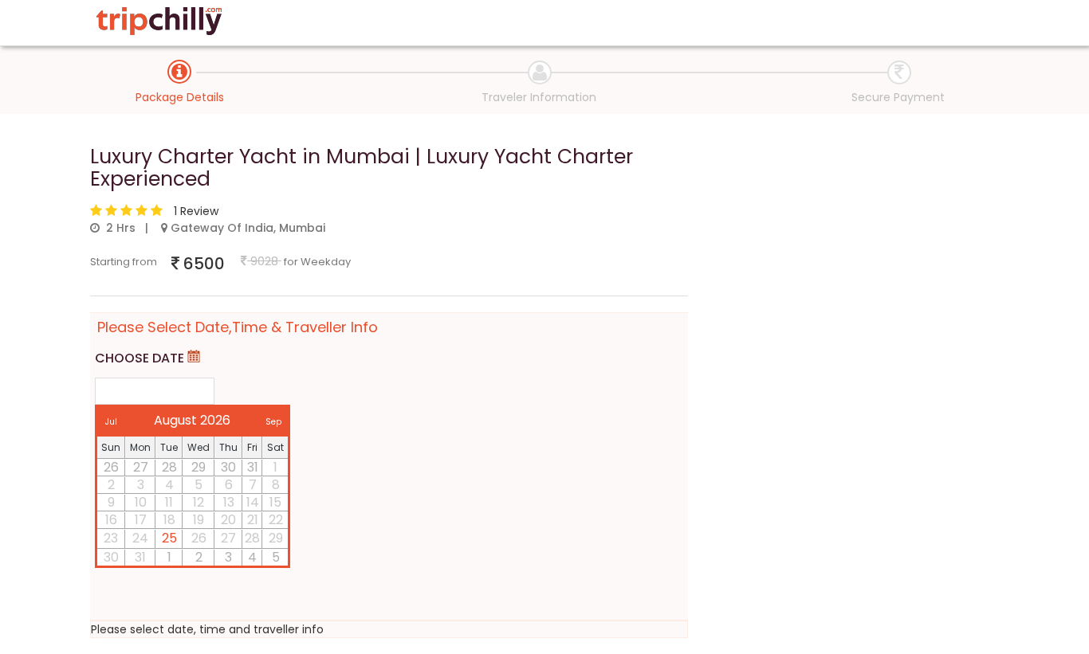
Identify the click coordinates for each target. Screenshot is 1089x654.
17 (141, 520)
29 (198, 468)
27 (140, 468)
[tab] (179, 72)
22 (276, 520)
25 (169, 538)
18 (169, 520)
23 (111, 538)
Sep (273, 422)
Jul (111, 422)
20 (228, 520)
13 (228, 503)
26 (111, 468)
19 (198, 520)
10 (141, 503)
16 (111, 520)
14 (252, 503)
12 (198, 503)
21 (252, 520)
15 (275, 503)
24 (140, 538)
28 (169, 468)
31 (252, 468)
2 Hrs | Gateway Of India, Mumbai (212, 228)
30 (228, 468)
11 (169, 503)
